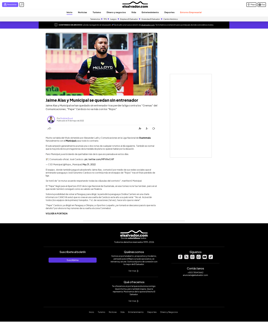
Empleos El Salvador (129, 19)
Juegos (113, 19)
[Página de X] (186, 258)
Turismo (97, 12)
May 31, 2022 (89, 164)
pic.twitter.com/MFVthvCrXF (99, 159)
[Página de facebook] (180, 258)
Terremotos (95, 19)
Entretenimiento (150, 12)
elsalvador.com (148, 25)
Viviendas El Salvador (150, 19)
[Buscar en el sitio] (21, 4)
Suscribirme (73, 260)
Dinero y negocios (116, 12)
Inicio (69, 12)
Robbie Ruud (66, 118)
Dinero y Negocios (169, 312)
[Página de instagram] (192, 258)
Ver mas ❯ (133, 270)
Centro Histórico (170, 19)
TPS (105, 19)
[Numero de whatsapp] (198, 258)
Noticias (82, 12)
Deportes (169, 12)
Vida (133, 12)
